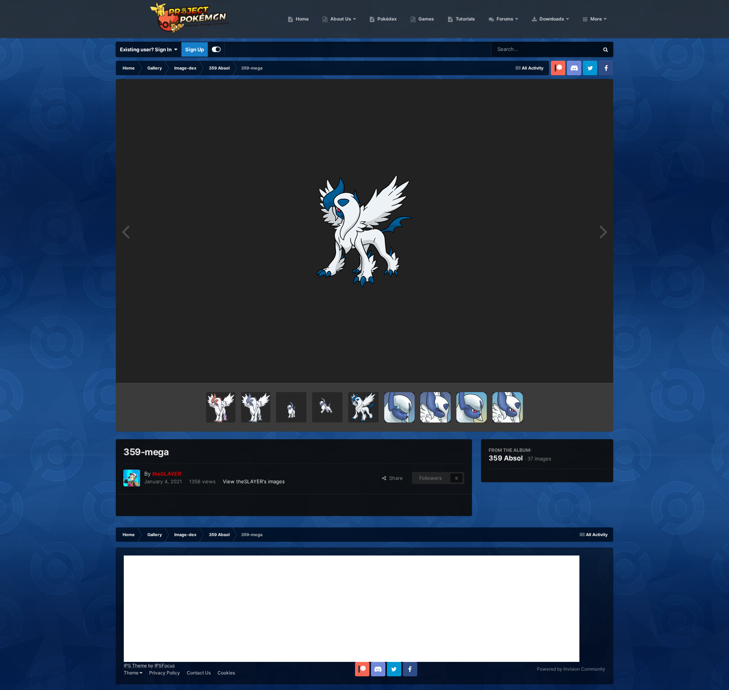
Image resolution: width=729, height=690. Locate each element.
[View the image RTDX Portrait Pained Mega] (435, 407)
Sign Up (194, 49)
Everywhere (575, 49)
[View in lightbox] (364, 231)
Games (425, 19)
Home (302, 19)
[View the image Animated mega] (255, 407)
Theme (132, 673)
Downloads (551, 19)
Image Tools (582, 369)
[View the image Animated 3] (291, 407)
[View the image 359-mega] (363, 407)
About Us (340, 19)
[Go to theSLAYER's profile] (131, 478)
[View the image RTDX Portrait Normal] (471, 407)
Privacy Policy (164, 673)
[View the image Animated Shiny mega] (220, 407)
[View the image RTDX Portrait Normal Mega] (507, 407)
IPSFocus (165, 665)
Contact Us (199, 673)
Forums (504, 19)
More (596, 19)
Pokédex (386, 19)
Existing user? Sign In (147, 49)
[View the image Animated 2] (327, 407)
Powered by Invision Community (571, 669)
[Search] (605, 49)
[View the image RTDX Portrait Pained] (399, 407)
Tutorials (464, 19)
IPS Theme (135, 665)
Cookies (226, 673)
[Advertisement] (351, 608)
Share (394, 478)
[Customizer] (216, 49)
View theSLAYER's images (254, 481)
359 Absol (506, 458)
